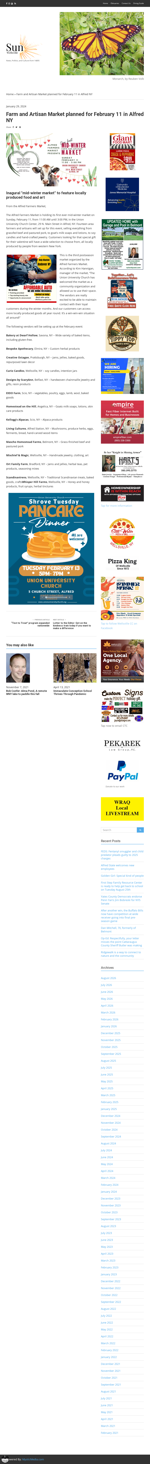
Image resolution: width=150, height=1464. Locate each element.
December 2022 (110, 1281)
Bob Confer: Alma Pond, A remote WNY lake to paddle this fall (26, 692)
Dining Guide (138, 3)
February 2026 (109, 1019)
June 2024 (107, 1157)
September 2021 (111, 1384)
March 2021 (108, 1426)
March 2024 (108, 1178)
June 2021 (107, 1405)
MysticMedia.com (33, 1459)
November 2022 (111, 1288)
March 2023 (108, 1260)
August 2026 (108, 978)
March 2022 (108, 1343)
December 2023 (110, 1198)
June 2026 (107, 992)
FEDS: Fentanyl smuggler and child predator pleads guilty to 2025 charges (122, 855)
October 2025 (109, 1047)
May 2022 (107, 1329)
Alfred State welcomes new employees (117, 867)
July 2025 (106, 1067)
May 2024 (107, 1164)
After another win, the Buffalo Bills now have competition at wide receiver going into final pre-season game (122, 916)
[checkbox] (5, 1459)
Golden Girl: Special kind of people (122, 875)
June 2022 (107, 1322)
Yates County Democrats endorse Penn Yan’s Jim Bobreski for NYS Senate (121, 900)
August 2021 (108, 1391)
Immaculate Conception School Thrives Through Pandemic (72, 692)
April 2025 (107, 1088)
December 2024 (110, 1116)
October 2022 (109, 1295)
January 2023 (109, 1274)
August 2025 (108, 1060)
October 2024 (109, 1129)
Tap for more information (116, 505)
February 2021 (109, 1433)
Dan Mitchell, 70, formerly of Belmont (118, 929)
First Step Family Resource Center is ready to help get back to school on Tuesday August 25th (122, 886)
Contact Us (126, 3)
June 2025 (107, 1074)
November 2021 (111, 1371)
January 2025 (109, 1109)
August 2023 (108, 1226)
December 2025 (110, 1033)
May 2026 (107, 998)
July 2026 (106, 985)
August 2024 (108, 1143)
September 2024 (111, 1136)
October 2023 (109, 1212)
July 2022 (106, 1315)
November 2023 (111, 1205)
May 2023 (107, 1246)
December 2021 (110, 1364)
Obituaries (115, 3)
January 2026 (109, 1026)
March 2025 (108, 1095)
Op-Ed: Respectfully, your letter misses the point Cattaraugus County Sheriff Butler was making (121, 942)
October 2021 (109, 1377)
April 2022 (107, 1336)
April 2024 (107, 1171)
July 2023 (106, 1233)
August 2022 (108, 1309)
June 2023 (107, 1240)
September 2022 (111, 1302)
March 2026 (108, 1012)
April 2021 (107, 1419)
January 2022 (109, 1357)
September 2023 (111, 1219)
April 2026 (107, 1005)
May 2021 (107, 1412)
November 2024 (111, 1122)
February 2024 (109, 1184)
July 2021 (106, 1398)
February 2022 (109, 1350)
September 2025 (111, 1054)
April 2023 (107, 1253)
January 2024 (109, 1191)
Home (105, 3)
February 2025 (109, 1102)
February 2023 (109, 1267)
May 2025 (107, 1081)
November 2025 (111, 1040)
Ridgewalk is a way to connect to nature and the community (121, 953)
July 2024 (106, 1150)
